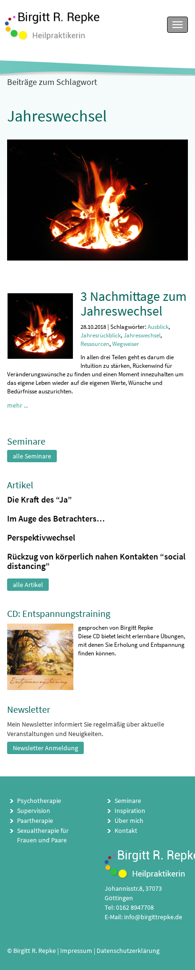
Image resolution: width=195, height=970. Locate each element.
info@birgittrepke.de (153, 917)
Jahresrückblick (100, 335)
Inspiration (130, 810)
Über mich (129, 820)
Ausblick (158, 326)
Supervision (33, 810)
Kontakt (126, 830)
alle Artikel (28, 584)
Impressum (76, 950)
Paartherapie (35, 820)
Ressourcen (94, 343)
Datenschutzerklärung (128, 950)
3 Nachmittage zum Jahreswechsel (133, 303)
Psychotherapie (39, 800)
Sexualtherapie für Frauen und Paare (43, 835)
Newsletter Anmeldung (45, 748)
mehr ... (17, 405)
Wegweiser (125, 343)
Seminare (128, 800)
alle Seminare (32, 456)
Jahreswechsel (142, 335)
